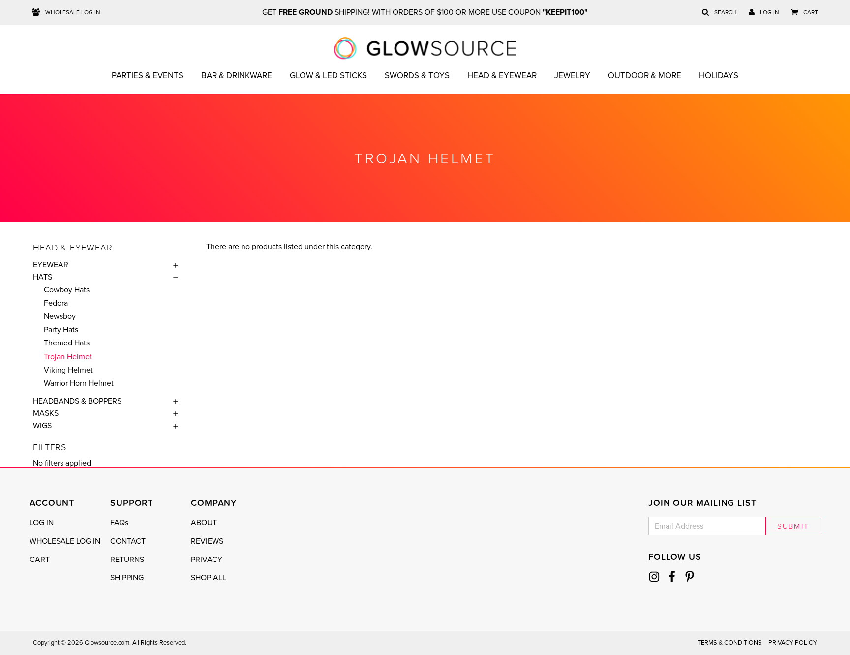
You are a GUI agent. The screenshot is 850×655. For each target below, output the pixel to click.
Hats (42, 277)
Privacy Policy (792, 643)
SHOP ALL (208, 578)
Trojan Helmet (68, 357)
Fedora (56, 303)
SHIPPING (127, 578)
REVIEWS (207, 541)
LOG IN (42, 523)
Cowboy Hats (67, 290)
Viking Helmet (68, 370)
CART (40, 559)
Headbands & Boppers (77, 401)
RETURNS (127, 559)
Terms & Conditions (730, 643)
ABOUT (204, 523)
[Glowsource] (425, 48)
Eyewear (50, 265)
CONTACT (128, 541)
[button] (173, 264)
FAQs (119, 523)
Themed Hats (67, 343)
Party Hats (61, 330)
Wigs (42, 426)
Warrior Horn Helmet (79, 383)
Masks (46, 413)
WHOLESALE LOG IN (65, 541)
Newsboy (60, 316)
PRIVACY (206, 559)
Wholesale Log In (72, 12)
